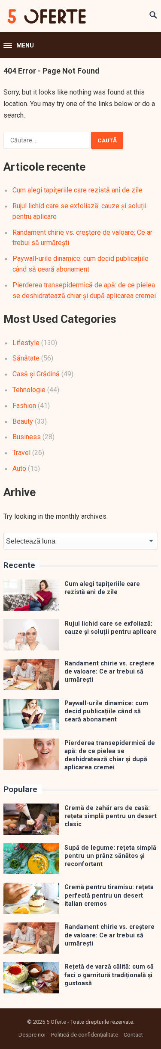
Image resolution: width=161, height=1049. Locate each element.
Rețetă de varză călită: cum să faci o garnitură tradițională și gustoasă (109, 975)
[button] (18, 45)
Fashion (24, 406)
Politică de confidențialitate (84, 1034)
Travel (21, 453)
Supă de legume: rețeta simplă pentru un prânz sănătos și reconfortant (110, 856)
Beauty (22, 421)
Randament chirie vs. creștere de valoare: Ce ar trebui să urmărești (109, 672)
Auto (19, 468)
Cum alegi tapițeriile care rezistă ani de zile (77, 190)
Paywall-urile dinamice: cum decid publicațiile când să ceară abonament (106, 712)
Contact (133, 1034)
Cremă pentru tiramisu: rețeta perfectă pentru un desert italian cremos (109, 895)
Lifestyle (25, 343)
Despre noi (32, 1034)
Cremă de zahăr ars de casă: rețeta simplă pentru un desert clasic (110, 816)
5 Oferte (56, 1022)
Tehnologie (29, 390)
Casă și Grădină (36, 374)
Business (26, 437)
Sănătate (25, 358)
